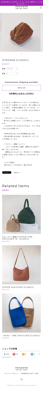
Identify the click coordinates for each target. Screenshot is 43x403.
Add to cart (21, 88)
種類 (3, 69)
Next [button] (39, 32)
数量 (3, 73)
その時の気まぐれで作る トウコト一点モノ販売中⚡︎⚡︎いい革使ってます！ (21, 3)
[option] (21, 32)
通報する (17, 172)
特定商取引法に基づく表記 (29, 373)
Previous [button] (3, 32)
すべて (6, 354)
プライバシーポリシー (12, 373)
